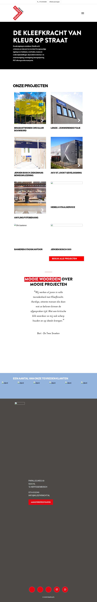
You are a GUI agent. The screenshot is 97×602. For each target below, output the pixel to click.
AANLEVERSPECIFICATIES (41, 502)
